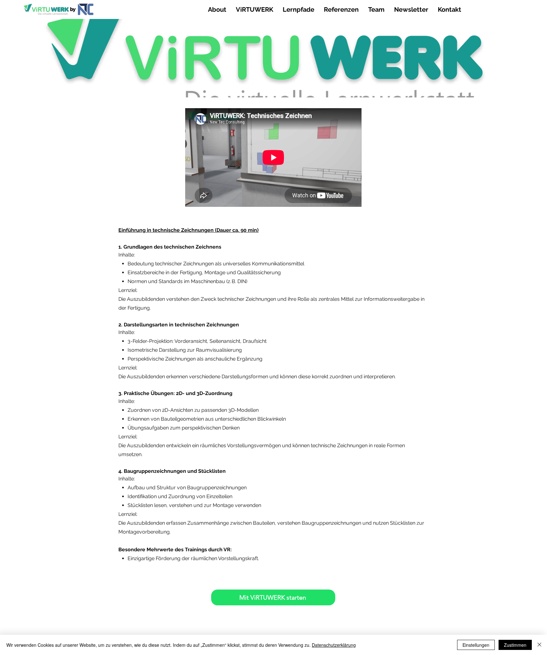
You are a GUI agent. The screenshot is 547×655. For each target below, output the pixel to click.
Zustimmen (515, 645)
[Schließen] (539, 645)
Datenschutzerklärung (334, 645)
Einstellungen (475, 645)
